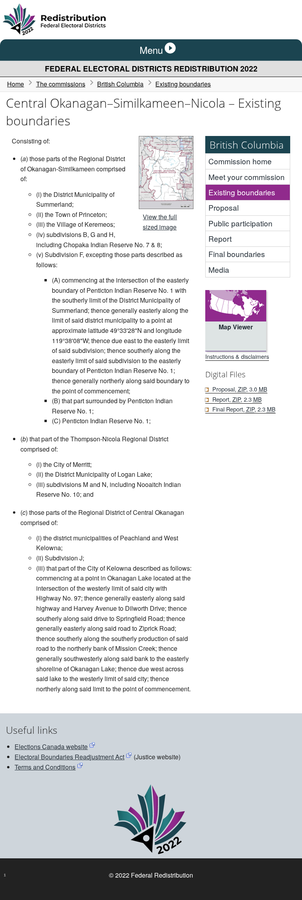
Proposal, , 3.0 (239, 389)
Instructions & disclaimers (237, 356)
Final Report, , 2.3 (244, 409)
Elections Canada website (51, 746)
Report (220, 238)
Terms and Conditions (45, 766)
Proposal (223, 207)
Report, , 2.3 (237, 399)
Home (15, 83)
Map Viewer (236, 326)
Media (218, 269)
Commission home (240, 161)
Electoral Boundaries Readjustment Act (69, 756)
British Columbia (120, 83)
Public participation (240, 223)
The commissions (60, 83)
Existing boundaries (183, 83)
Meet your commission (246, 176)
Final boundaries (236, 253)
